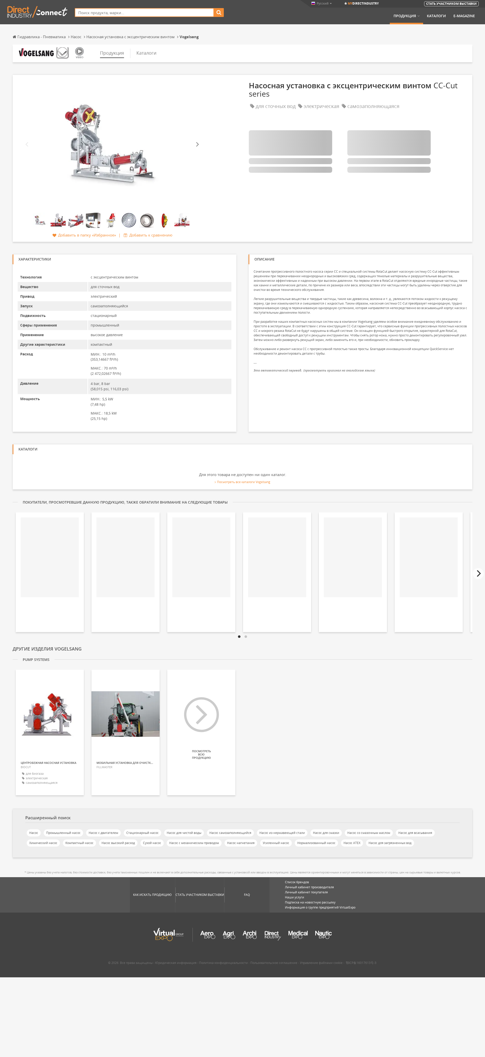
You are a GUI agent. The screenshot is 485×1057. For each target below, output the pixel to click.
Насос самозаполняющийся (230, 833)
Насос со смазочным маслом (368, 833)
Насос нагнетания (241, 843)
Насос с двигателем (103, 833)
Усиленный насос (276, 843)
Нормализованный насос (316, 843)
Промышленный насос (63, 833)
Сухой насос (152, 843)
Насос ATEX (352, 843)
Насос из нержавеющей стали (282, 833)
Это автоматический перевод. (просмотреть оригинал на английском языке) (314, 370)
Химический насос (43, 843)
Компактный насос (79, 843)
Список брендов (297, 882)
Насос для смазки (326, 833)
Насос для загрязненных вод (390, 843)
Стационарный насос (142, 833)
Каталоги (436, 16)
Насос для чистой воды (184, 833)
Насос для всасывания (415, 833)
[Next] (197, 145)
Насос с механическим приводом (194, 843)
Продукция (405, 16)
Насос (33, 833)
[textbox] (144, 12)
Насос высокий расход (118, 843)
